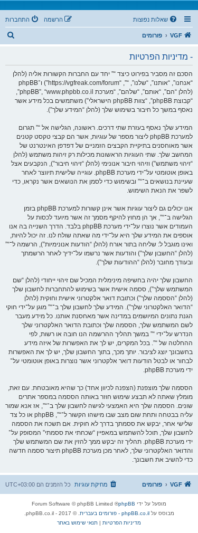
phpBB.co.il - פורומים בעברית (114, 513)
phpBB (126, 504)
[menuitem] (155, 19)
